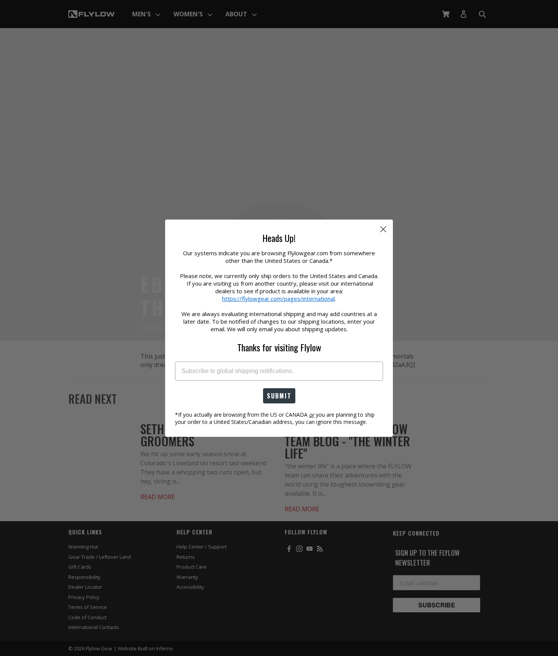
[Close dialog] (383, 229)
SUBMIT (279, 395)
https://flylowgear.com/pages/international (278, 298)
